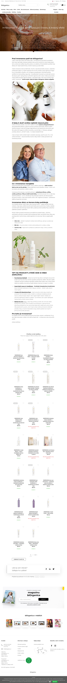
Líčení (18, 9)
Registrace (58, 1)
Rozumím (55, 681)
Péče (15, 9)
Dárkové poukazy (34, 9)
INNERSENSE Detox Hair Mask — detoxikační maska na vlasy (33, 543)
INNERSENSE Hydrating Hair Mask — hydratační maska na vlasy (18, 543)
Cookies (19, 648)
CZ (53, 1)
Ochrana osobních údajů (23, 646)
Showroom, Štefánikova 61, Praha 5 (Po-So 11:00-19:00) (15, 1)
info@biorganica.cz (7, 649)
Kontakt (56, 12)
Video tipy (60, 9)
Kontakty (19, 655)
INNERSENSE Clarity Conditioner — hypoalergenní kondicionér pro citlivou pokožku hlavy (18, 389)
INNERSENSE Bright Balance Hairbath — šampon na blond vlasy (33, 513)
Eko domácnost (25, 9)
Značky (19, 12)
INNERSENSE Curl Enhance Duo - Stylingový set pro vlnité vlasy (48, 451)
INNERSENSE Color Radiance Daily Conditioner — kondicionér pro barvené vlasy (18, 421)
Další (35, 554)
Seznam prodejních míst (39, 644)
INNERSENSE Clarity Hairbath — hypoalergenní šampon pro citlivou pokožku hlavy (48, 357)
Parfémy (14, 12)
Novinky (3, 9)
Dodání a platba (21, 653)
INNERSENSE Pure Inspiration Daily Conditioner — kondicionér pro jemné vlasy (33, 482)
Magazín (55, 9)
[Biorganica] (5, 5)
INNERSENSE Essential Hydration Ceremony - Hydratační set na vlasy (33, 451)
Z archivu (36, 31)
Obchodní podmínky (22, 644)
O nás (2, 1)
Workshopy (43, 9)
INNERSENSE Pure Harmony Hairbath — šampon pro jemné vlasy (18, 356)
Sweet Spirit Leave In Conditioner (23, 286)
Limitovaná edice (6, 12)
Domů (2, 15)
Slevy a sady (9, 9)
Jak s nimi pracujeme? (43, 681)
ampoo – (20, 301)
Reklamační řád (21, 650)
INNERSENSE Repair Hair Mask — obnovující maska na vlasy (33, 356)
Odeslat (43, 599)
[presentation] (61, 623)
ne (49, 681)
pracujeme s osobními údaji (33, 604)
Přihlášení (64, 1)
